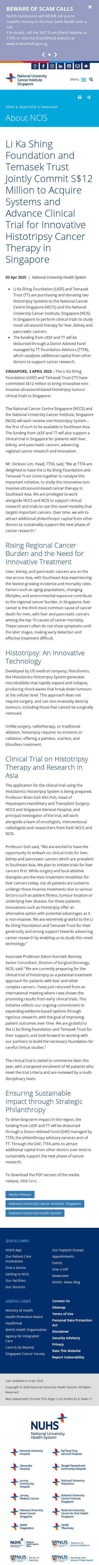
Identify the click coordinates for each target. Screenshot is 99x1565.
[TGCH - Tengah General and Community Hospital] (72, 1468)
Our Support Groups (68, 1250)
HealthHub (14, 1323)
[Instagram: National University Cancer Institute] (52, 66)
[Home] (72, 1498)
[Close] (90, 7)
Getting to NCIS (17, 1274)
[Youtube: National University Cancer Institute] (69, 66)
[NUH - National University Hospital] (31, 1453)
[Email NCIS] (77, 66)
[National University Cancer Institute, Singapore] (26, 79)
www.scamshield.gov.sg (26, 43)
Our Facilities (16, 1280)
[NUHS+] (86, 66)
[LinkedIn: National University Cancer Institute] (60, 66)
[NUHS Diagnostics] (31, 1528)
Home (10, 107)
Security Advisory (66, 1338)
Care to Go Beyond (20, 1347)
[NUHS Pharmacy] (72, 1528)
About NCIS (28, 107)
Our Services (15, 1287)
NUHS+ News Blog (66, 1282)
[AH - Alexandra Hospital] (31, 1468)
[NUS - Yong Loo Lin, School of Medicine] (72, 1543)
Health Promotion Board (24, 1317)
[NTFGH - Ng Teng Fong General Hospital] (72, 1453)
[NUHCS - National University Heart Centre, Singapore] (31, 1513)
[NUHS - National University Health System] (49, 1427)
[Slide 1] (49, 54)
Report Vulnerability (68, 1357)
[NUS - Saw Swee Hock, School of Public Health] (72, 1557)
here (32, 1181)
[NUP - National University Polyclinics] (72, 1483)
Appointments (63, 1256)
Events (57, 1263)
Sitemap (58, 1307)
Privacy (58, 1344)
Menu (75, 79)
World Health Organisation (26, 1329)
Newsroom (49, 107)
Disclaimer (60, 1331)
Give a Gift (60, 1269)
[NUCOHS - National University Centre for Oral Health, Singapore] (72, 1513)
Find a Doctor (16, 1267)
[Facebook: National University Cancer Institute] (43, 66)
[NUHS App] (35, 66)
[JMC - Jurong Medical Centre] (31, 1498)
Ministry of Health (19, 1310)
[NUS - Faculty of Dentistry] (31, 1557)
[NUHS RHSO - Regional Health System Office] (31, 1543)
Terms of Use (62, 1314)
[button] (79, 97)
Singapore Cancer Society (25, 1354)
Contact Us (61, 1301)
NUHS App (14, 1250)
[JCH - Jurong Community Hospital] (31, 1483)
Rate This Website (66, 1351)
